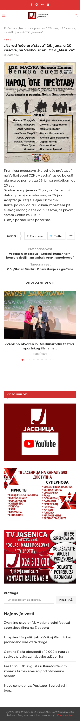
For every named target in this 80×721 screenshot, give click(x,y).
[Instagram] (37, 4)
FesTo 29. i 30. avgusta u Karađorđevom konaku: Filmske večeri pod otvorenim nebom (35, 671)
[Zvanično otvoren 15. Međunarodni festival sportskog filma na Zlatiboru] (40, 315)
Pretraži (66, 599)
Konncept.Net (65, 715)
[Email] (48, 4)
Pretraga (11, 593)
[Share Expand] (71, 236)
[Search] (76, 15)
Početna (9, 28)
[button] (7, 325)
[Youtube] (42, 4)
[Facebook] (31, 4)
